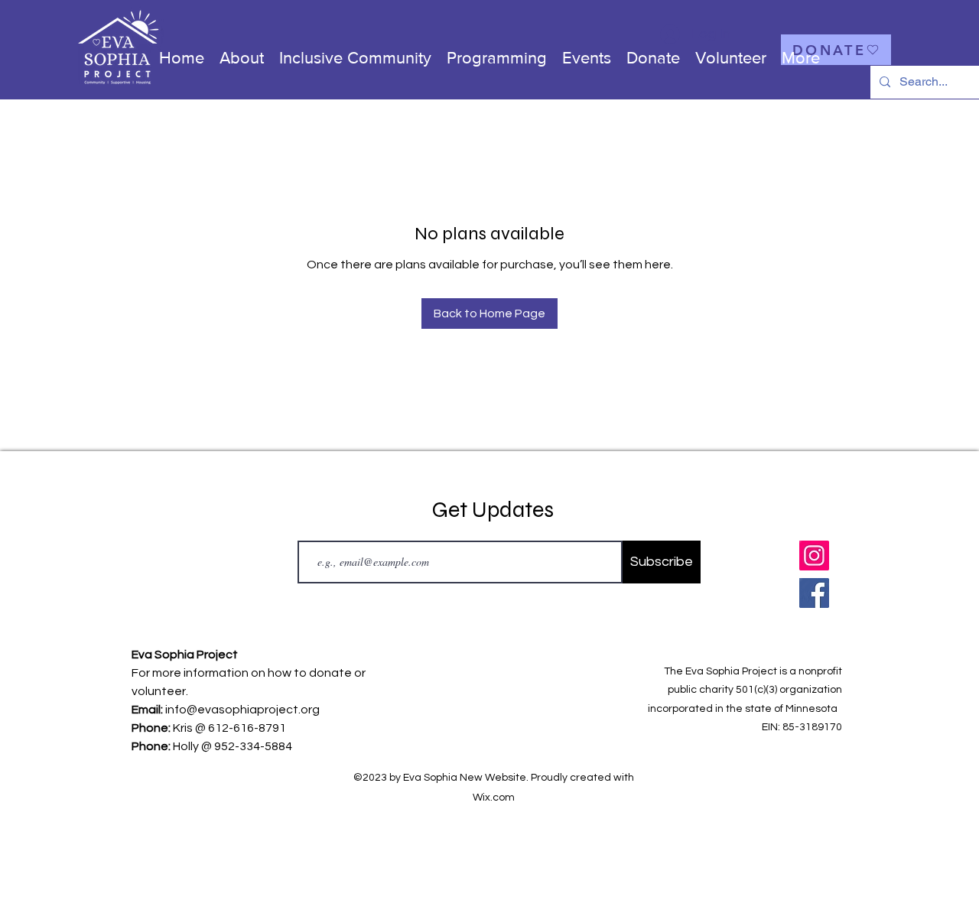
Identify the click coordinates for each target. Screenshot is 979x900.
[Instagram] (814, 555)
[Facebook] (814, 593)
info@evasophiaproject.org (242, 709)
